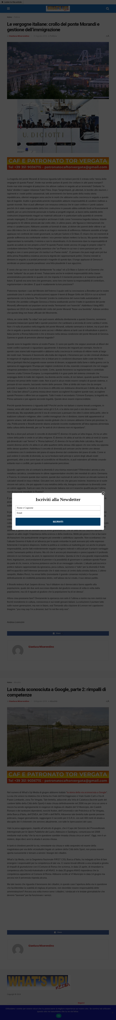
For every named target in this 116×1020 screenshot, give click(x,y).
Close (103, 493)
